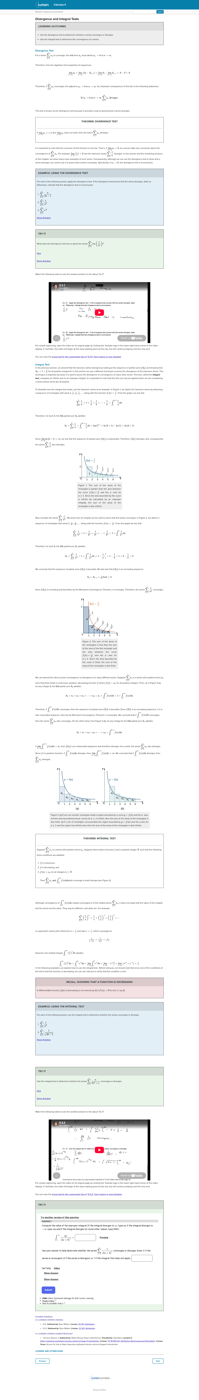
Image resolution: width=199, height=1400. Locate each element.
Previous (42, 1361)
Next (158, 1361)
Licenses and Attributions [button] (49, 1351)
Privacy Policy (99, 1389)
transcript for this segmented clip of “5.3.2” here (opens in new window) (87, 1194)
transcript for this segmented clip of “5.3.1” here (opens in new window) (86, 357)
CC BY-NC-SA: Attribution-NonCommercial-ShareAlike (131, 1341)
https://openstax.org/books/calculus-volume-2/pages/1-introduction (69, 1341)
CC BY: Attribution (86, 1324)
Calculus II (60, 4)
